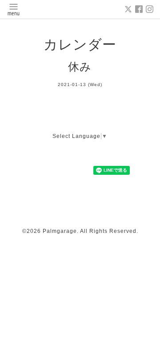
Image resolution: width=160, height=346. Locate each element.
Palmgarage (60, 231)
